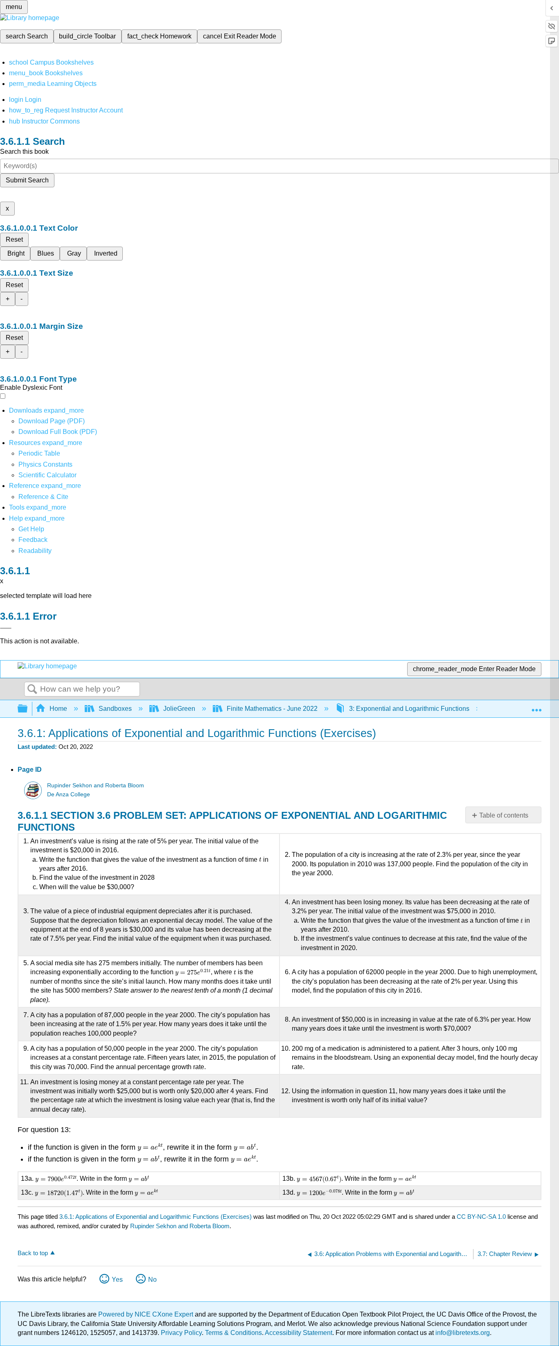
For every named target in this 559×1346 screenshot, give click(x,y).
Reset (14, 239)
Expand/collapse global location (536, 706)
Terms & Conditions (233, 1332)
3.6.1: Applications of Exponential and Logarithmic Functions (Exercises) (155, 1216)
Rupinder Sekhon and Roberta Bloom (95, 785)
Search (32, 690)
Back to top (33, 1252)
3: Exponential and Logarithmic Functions (409, 708)
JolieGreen (179, 708)
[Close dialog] (5, 628)
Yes (117, 1279)
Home (58, 708)
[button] (32, 539)
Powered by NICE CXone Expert (146, 1314)
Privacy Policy (181, 1332)
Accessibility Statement (298, 1332)
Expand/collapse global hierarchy (27, 709)
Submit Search (27, 180)
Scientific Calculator (47, 475)
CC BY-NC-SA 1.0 (481, 1216)
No (152, 1279)
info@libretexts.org (462, 1332)
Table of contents (503, 815)
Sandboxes (115, 708)
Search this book (24, 151)
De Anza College (68, 794)
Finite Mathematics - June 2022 (272, 708)
